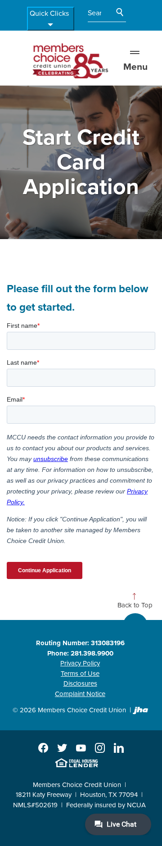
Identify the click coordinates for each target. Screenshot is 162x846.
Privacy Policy (80, 663)
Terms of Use (80, 674)
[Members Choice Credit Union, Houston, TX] (69, 58)
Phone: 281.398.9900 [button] (80, 653)
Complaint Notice (80, 694)
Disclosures (80, 683)
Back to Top (135, 605)
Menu (135, 66)
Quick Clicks (49, 13)
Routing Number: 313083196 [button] (80, 643)
